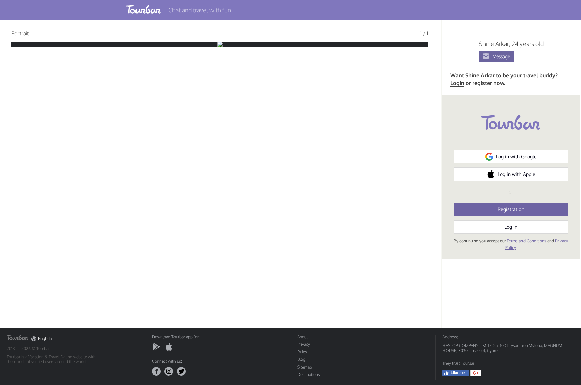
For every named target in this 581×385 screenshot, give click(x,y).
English (45, 338)
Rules (302, 351)
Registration (511, 209)
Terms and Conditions (526, 240)
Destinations (308, 374)
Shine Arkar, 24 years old (511, 43)
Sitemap (304, 367)
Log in (510, 227)
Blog (301, 359)
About (302, 336)
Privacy (303, 344)
